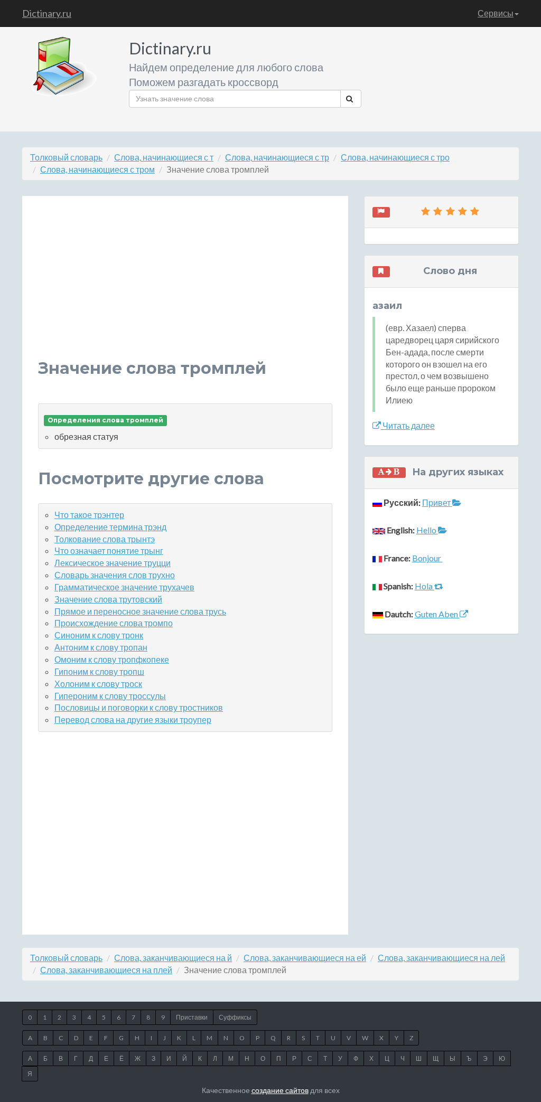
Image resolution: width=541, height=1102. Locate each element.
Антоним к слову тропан (100, 647)
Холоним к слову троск (98, 684)
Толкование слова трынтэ (104, 539)
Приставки (192, 1017)
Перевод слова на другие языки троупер (132, 719)
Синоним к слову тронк (98, 635)
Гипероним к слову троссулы (110, 696)
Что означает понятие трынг (108, 550)
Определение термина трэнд (110, 527)
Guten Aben (437, 614)
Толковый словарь (66, 157)
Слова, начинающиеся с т (163, 157)
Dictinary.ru (46, 13)
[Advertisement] (185, 286)
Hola (424, 586)
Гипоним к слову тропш (99, 671)
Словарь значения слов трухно (114, 575)
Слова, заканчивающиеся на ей (305, 958)
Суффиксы (235, 1017)
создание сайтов (280, 1090)
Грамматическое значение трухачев (124, 587)
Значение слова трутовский (108, 599)
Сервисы (496, 13)
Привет (437, 502)
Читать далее (408, 425)
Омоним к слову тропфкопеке (111, 659)
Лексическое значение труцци (112, 563)
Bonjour (427, 558)
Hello (427, 530)
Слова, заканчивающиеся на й (173, 958)
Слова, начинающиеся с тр (277, 157)
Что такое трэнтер (89, 515)
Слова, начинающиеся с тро (395, 157)
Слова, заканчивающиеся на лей (441, 958)
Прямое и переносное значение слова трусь (140, 611)
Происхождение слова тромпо (113, 623)
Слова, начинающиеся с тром (97, 169)
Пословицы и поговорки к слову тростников (138, 707)
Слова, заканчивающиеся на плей (106, 970)
